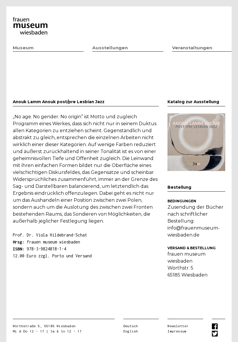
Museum (23, 47)
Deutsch (130, 326)
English (130, 331)
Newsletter (177, 326)
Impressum (176, 331)
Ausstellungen (110, 47)
